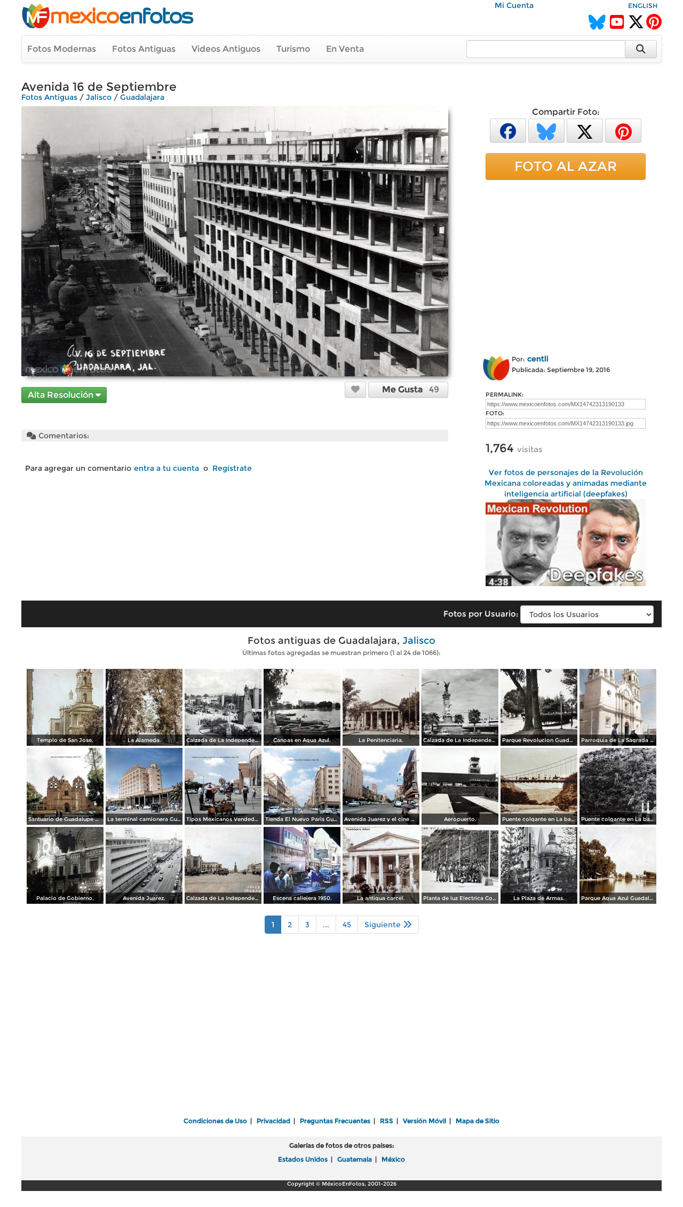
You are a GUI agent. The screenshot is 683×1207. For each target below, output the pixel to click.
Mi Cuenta (514, 5)
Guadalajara (142, 97)
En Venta (345, 49)
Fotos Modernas (61, 49)
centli (538, 359)
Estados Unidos (303, 1159)
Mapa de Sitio (477, 1121)
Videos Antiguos (226, 49)
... (326, 924)
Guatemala (354, 1159)
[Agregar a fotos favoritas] (355, 389)
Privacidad (273, 1121)
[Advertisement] (565, 265)
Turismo (293, 49)
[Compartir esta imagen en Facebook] (508, 130)
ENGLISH (642, 6)
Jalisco (99, 97)
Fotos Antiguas (144, 49)
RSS (386, 1121)
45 (347, 924)
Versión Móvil (424, 1121)
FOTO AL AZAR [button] (565, 166)
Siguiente (383, 924)
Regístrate (232, 468)
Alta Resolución (62, 395)
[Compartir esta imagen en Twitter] (585, 130)
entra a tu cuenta (166, 468)
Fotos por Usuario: (480, 614)
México (393, 1159)
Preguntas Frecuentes (335, 1121)
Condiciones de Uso (215, 1121)
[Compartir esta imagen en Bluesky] (546, 130)
